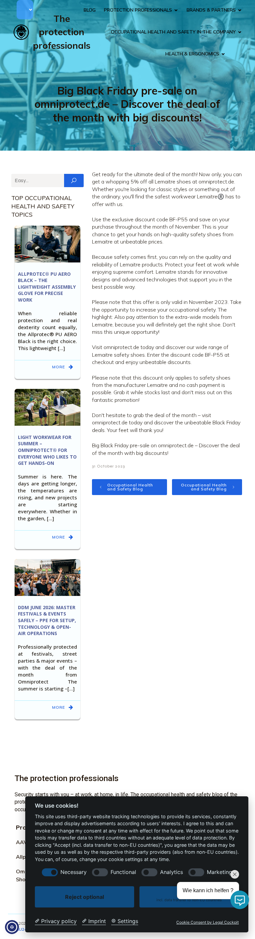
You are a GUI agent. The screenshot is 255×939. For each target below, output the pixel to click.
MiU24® (22, 929)
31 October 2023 (108, 466)
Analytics (171, 872)
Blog (90, 10)
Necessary (73, 872)
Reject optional (84, 897)
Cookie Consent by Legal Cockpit (207, 922)
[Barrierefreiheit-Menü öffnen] (12, 927)
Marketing (219, 872)
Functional (123, 872)
